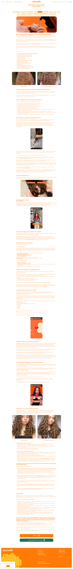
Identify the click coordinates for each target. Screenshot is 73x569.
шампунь (22, 452)
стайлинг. (40, 476)
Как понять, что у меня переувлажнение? (24, 68)
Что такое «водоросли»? (21, 57)
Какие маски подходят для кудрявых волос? (24, 62)
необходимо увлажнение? (33, 53)
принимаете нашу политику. (8, 564)
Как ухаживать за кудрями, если (22, 66)
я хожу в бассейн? (31, 66)
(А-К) (28, 254)
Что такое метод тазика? (21, 58)
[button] (2, 1)
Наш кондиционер (19, 258)
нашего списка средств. (46, 282)
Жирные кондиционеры (21, 255)
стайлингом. (27, 167)
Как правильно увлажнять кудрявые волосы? (24, 56)
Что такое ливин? (20, 64)
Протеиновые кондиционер (22, 253)
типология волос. (19, 298)
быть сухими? (30, 54)
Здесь (17, 310)
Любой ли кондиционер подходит (22, 60)
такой (23, 370)
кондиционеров (46, 458)
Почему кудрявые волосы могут (22, 54)
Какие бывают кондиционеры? (22, 61)
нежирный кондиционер (30, 239)
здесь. (37, 234)
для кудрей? (30, 60)
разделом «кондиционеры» (25, 158)
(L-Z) (30, 254)
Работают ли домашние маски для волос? (24, 65)
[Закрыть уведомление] (14, 562)
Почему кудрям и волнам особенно (23, 53)
